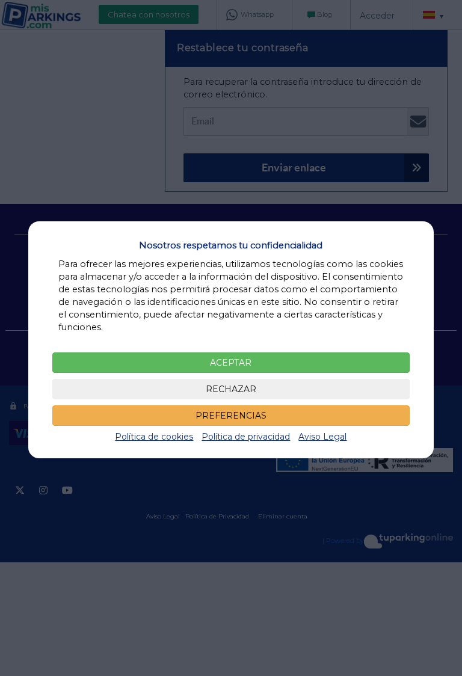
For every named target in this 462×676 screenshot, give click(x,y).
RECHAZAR (231, 389)
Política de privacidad (246, 436)
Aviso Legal (322, 436)
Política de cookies (154, 436)
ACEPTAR (230, 362)
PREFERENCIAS (231, 415)
